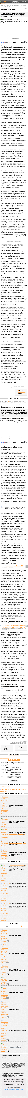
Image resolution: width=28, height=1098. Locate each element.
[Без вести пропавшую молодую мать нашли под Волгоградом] (4, 833)
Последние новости (14, 760)
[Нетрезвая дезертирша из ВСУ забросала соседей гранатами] (4, 970)
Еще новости (14, 780)
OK (14, 1095)
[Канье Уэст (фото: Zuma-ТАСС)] (14, 566)
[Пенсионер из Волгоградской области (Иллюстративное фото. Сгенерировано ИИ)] (14, 626)
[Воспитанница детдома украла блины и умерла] (4, 822)
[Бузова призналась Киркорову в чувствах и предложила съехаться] (4, 854)
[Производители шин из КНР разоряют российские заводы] (4, 1047)
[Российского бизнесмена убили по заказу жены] (4, 844)
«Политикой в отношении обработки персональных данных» (14, 1090)
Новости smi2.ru (4, 758)
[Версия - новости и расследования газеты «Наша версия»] (4, 2)
